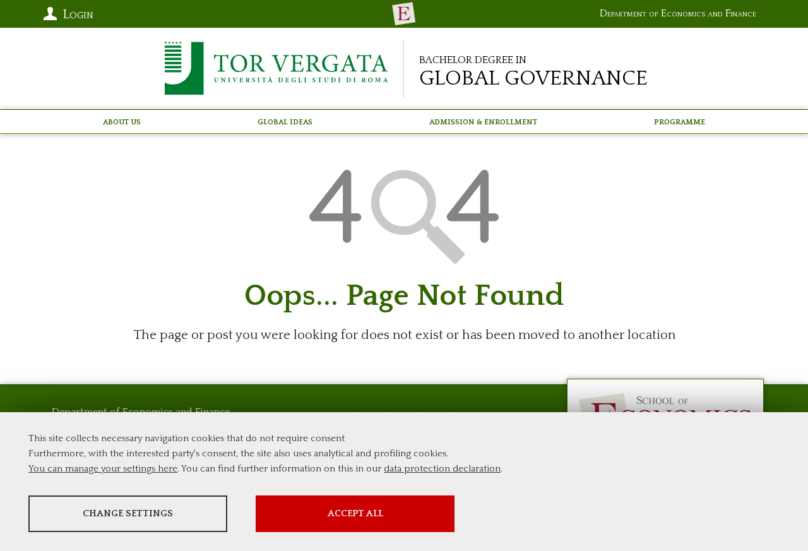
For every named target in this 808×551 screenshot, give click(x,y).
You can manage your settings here (102, 468)
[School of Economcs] (404, 14)
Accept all (355, 513)
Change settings (128, 513)
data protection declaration (442, 468)
